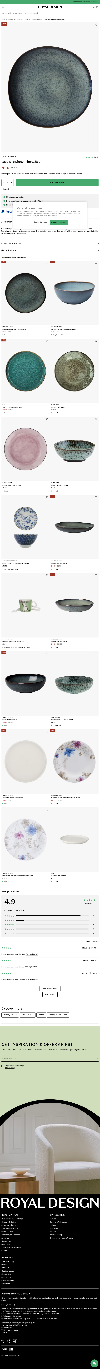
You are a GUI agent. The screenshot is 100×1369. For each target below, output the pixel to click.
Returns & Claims (8, 1225)
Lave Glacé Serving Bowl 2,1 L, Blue (63, 329)
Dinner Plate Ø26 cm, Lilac (11, 485)
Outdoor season (8, 1271)
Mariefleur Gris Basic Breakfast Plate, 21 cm (18, 876)
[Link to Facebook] (9, 1340)
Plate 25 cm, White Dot (59, 876)
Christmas (5, 1284)
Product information (11, 243)
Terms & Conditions (9, 1228)
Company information (10, 1235)
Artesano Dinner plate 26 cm (13, 798)
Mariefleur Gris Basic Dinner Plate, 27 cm (65, 798)
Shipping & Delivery (9, 1222)
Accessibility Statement (11, 1247)
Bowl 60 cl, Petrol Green (59, 485)
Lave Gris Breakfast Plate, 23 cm (14, 329)
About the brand (9, 250)
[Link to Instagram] (15, 1340)
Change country (8, 1304)
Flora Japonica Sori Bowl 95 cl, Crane (15, 563)
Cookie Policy (6, 1241)
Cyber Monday (7, 1280)
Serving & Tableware (58, 1222)
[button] (94, 7)
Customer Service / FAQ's (12, 1219)
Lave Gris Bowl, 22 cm (59, 641)
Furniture (53, 1219)
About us (5, 1238)
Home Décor (55, 1228)
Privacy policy (7, 1231)
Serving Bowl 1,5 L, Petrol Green (62, 719)
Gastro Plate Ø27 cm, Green (12, 407)
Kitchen (53, 1231)
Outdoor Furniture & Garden (61, 1238)
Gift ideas (5, 1268)
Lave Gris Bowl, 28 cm (59, 563)
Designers (5, 1244)
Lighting (53, 1225)
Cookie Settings (40, 222)
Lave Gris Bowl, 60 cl (9, 719)
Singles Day (6, 1274)
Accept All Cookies (58, 222)
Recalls (4, 1251)
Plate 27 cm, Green (58, 407)
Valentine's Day (7, 1261)
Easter (4, 1264)
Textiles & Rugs (56, 1235)
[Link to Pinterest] (3, 1340)
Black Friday (6, 1277)
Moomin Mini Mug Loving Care (13, 641)
